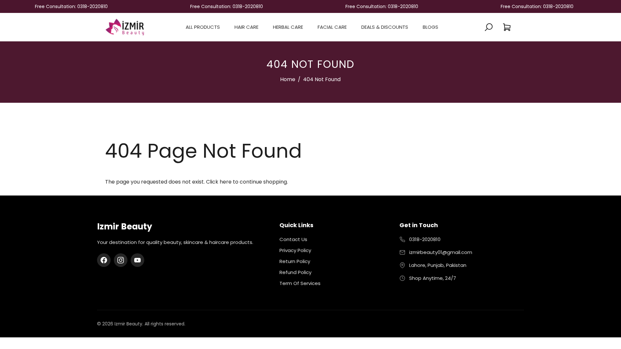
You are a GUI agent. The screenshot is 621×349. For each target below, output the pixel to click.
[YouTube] (137, 260)
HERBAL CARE (288, 27)
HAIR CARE (246, 27)
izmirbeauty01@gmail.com (440, 252)
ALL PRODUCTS (203, 27)
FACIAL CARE (332, 27)
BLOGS (430, 27)
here (226, 181)
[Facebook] (104, 260)
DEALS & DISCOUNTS (384, 27)
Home (287, 79)
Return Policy (294, 261)
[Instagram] (120, 260)
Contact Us (293, 239)
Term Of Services (300, 283)
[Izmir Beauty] (124, 26)
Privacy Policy (295, 250)
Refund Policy (295, 272)
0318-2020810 (425, 239)
